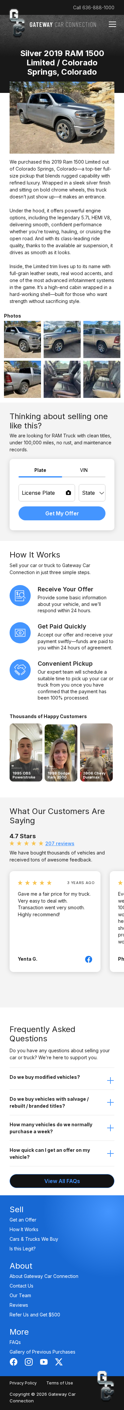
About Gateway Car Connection (44, 1276)
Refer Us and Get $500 (35, 1314)
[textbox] (92, 492)
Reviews (19, 1305)
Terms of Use (59, 1382)
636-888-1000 (98, 7)
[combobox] (92, 492)
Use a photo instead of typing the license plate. (68, 492)
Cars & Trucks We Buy (34, 1239)
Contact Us (21, 1286)
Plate (40, 470)
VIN (84, 470)
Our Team (20, 1295)
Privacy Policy (23, 1382)
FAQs (15, 1342)
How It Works (24, 1229)
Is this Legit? (23, 1248)
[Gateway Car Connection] (52, 22)
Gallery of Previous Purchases (42, 1352)
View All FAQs (62, 1181)
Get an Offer (23, 1220)
